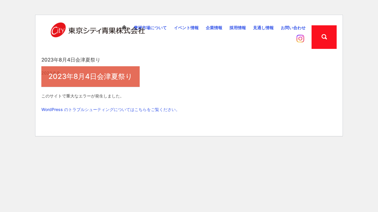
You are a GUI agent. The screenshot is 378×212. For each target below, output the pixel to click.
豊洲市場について (150, 27)
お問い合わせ (293, 27)
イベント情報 (186, 27)
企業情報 (214, 27)
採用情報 (237, 27)
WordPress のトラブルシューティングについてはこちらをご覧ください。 (110, 109)
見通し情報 (263, 27)
